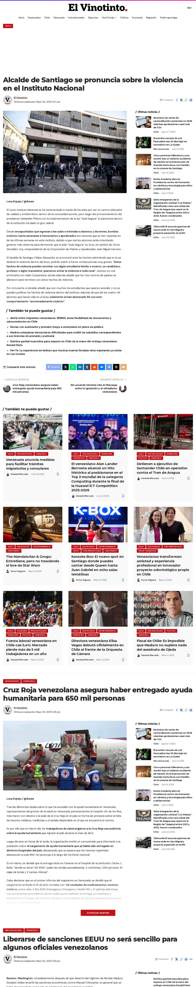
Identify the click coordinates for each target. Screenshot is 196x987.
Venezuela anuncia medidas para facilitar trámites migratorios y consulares (30, 464)
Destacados (23, 547)
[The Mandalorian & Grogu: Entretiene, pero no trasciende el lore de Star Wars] (32, 524)
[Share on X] (181, 100)
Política (143, 458)
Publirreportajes (92, 551)
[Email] (123, 367)
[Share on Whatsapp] (73, 367)
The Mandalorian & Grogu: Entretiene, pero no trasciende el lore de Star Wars (32, 561)
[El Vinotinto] (98, 7)
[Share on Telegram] (109, 367)
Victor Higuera (18, 571)
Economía (22, 631)
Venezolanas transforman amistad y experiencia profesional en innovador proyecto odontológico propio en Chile (163, 565)
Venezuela (41, 454)
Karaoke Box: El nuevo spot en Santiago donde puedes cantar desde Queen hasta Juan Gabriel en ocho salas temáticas (97, 565)
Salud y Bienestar (147, 551)
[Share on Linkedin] (80, 367)
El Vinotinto (20, 97)
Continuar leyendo (98, 912)
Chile (8, 26)
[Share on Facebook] (176, 100)
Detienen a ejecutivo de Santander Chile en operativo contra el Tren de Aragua (162, 468)
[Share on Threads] (116, 367)
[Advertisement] (98, 51)
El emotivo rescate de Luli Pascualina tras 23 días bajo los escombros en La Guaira (170, 141)
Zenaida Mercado (19, 474)
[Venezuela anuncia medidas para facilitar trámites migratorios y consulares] (32, 432)
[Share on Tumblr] (87, 367)
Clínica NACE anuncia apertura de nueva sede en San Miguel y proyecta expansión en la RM (171, 229)
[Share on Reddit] (94, 367)
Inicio (76, 551)
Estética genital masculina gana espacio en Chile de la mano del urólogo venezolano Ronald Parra (171, 982)
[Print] (191, 100)
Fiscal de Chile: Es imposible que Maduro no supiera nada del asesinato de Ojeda (162, 645)
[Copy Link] (186, 100)
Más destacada (161, 149)
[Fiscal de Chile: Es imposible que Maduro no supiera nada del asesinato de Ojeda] (163, 609)
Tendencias (79, 458)
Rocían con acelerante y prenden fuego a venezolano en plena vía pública (57, 327)
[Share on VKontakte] (101, 367)
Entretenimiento (42, 547)
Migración (107, 454)
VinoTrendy (14, 551)
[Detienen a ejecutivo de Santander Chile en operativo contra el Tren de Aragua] (163, 432)
